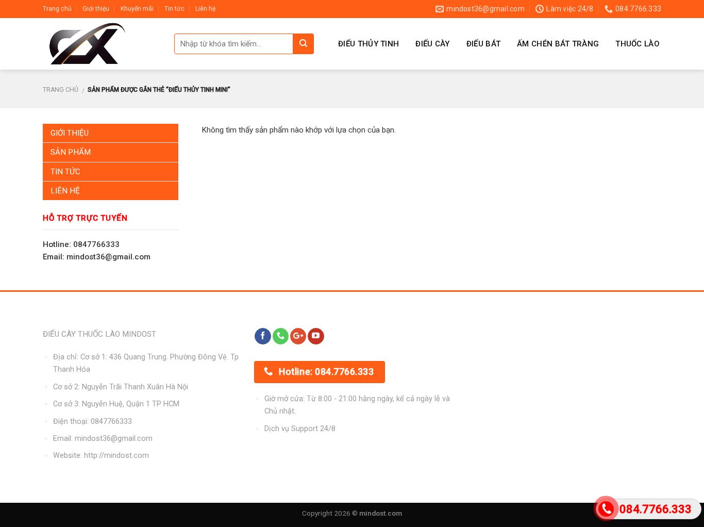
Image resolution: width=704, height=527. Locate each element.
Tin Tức (65, 171)
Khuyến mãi (137, 8)
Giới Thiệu (70, 133)
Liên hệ (205, 8)
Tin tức (174, 8)
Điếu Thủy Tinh (368, 43)
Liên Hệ (65, 190)
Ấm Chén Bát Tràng (558, 43)
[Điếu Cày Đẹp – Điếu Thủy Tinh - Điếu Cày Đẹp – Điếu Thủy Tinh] (101, 44)
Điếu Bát (483, 43)
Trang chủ (57, 8)
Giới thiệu (95, 8)
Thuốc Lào (637, 43)
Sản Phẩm (71, 152)
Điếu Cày (432, 43)
